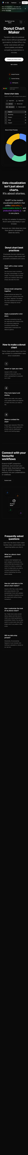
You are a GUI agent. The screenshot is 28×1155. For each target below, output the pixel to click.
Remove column (22, 107)
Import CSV (11, 100)
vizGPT (6, 2)
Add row (10, 103)
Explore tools (7, 480)
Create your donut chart (14, 59)
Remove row (19, 103)
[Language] (8, 2)
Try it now (8, 10)
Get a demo (14, 64)
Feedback (13, 2)
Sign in (25, 2)
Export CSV (21, 100)
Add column (11, 107)
